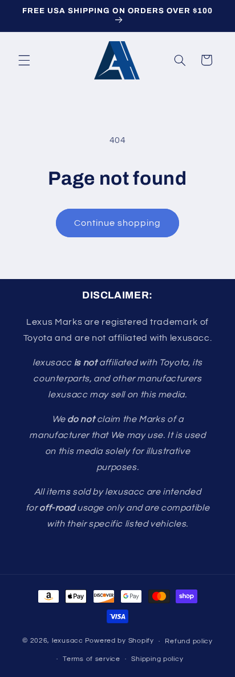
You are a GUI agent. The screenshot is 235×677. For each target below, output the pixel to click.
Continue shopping (117, 223)
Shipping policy (157, 659)
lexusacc (67, 641)
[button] (24, 60)
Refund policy (189, 641)
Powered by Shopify (119, 641)
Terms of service (91, 659)
